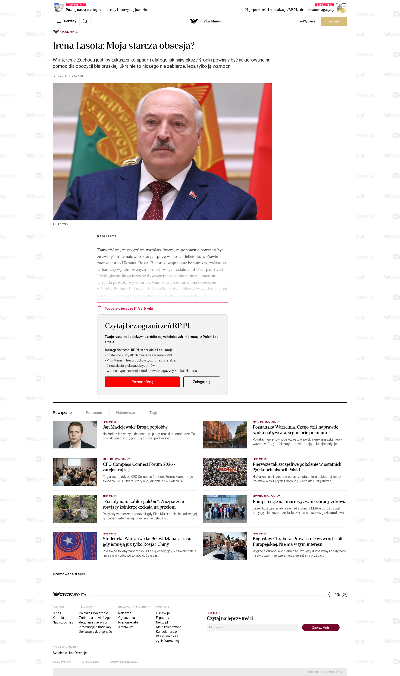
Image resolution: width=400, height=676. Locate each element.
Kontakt (58, 618)
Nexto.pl (162, 622)
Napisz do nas (63, 622)
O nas (57, 613)
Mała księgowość (168, 627)
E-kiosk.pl (163, 613)
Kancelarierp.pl (167, 631)
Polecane (94, 413)
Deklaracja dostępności (95, 631)
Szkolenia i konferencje (70, 653)
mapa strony (62, 662)
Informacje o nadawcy (95, 627)
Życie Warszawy (168, 641)
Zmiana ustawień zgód (95, 618)
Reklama (124, 613)
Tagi (153, 413)
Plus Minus (212, 21)
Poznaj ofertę (142, 382)
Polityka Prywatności (94, 613)
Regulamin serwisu (93, 622)
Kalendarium (90, 662)
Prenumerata (128, 622)
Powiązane (62, 413)
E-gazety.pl (164, 618)
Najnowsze (125, 413)
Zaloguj (334, 21)
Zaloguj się (201, 382)
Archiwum (125, 627)
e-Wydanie (308, 21)
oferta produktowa (124, 662)
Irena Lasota (106, 236)
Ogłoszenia (126, 618)
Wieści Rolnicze (167, 636)
